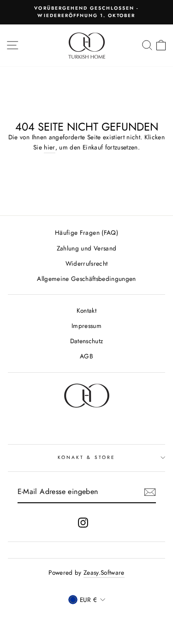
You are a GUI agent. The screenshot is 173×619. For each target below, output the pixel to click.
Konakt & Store (86, 457)
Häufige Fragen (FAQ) (86, 232)
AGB (86, 356)
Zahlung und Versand (86, 248)
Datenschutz (86, 340)
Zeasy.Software (104, 572)
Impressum (86, 325)
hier (49, 147)
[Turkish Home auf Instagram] (83, 522)
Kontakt (86, 310)
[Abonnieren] (150, 492)
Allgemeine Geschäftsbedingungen (86, 278)
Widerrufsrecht (87, 263)
